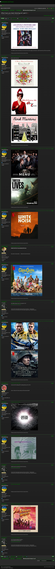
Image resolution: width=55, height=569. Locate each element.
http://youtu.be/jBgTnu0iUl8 (15, 467)
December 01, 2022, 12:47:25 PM (15, 383)
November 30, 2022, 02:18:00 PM (15, 246)
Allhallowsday (5, 246)
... (11, 18)
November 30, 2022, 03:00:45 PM (15, 263)
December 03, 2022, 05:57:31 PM (15, 435)
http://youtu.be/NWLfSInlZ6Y (15, 541)
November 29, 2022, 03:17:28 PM (15, 210)
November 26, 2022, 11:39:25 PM (15, 56)
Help (44, 566)
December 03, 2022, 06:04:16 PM (15, 464)
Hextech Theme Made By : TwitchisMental (7, 567)
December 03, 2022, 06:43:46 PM (15, 484)
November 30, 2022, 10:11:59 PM (15, 301)
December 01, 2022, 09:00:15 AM (15, 321)
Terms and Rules (48, 566)
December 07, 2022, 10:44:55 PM (15, 537)
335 (25, 18)
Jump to (38, 560)
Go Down (2, 18)
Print (53, 18)
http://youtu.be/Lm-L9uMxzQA (16, 304)
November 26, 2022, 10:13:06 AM (15, 21)
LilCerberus (4, 301)
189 (12, 18)
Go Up (2, 556)
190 (15, 18)
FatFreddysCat (5, 383)
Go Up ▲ (52, 566)
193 (22, 18)
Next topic (52, 15)
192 (20, 18)
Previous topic (46, 15)
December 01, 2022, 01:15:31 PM (15, 402)
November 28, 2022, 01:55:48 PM (15, 148)
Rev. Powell (4, 21)
